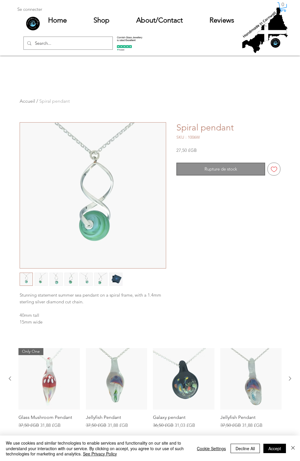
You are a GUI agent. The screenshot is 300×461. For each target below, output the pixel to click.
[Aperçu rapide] (116, 379)
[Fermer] (292, 448)
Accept (274, 448)
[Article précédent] (9, 378)
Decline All (245, 448)
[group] (150, 399)
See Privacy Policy (100, 454)
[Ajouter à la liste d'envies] (274, 169)
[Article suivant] (290, 378)
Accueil (27, 101)
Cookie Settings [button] (211, 448)
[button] (283, 7)
